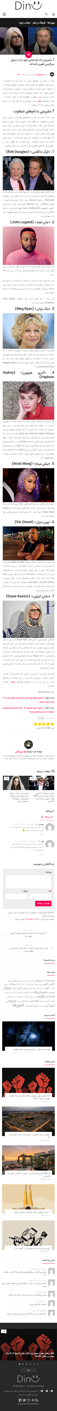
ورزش (18, 1001)
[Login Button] (53, 14)
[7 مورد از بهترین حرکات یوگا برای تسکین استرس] (28, 1199)
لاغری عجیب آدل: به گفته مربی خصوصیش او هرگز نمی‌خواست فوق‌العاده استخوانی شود (18, 797)
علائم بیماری (13, 992)
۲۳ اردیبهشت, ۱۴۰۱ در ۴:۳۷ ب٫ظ (24, 824)
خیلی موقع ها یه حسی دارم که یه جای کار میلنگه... (26, 1295)
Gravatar (29, 919)
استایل (34, 981)
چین (40, 1006)
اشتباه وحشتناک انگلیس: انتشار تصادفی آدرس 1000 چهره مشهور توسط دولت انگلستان (43, 797)
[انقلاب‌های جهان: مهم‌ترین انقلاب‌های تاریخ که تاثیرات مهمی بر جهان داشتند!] (28, 1082)
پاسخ (42, 834)
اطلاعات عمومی (26, 981)
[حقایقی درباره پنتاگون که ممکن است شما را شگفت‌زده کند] (28, 1121)
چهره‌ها (51, 23)
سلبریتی (41, 718)
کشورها (18, 1005)
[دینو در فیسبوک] (20, 1400)
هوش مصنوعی (26, 1001)
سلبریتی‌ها (40, 992)
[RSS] (36, 1400)
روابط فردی (32, 988)
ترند (23, 984)
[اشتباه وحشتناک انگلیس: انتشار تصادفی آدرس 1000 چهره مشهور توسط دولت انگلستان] (41, 783)
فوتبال (47, 996)
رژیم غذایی (22, 988)
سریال (7, 988)
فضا (53, 996)
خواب (47, 988)
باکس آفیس (48, 984)
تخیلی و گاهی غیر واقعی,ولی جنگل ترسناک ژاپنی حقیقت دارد (24, 1273)
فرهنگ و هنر (39, 23)
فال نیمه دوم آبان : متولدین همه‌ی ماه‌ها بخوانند (31, 1049)
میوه (40, 1001)
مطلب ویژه (24, 23)
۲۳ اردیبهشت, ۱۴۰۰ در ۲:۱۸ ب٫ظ (26, 841)
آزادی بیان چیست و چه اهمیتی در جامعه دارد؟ (32, 1248)
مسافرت (10, 996)
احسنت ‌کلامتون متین (38, 1304)
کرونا (36, 1006)
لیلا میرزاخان (40, 74)
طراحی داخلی (23, 992)
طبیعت (31, 992)
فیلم (41, 996)
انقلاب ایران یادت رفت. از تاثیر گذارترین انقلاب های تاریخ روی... (24, 1285)
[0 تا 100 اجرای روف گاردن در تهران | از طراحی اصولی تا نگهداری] (28, 1160)
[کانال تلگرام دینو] (32, 1400)
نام (49, 891)
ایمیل (25, 891)
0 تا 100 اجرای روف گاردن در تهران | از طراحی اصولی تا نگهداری (29, 1175)
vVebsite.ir (34, 1404)
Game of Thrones (45, 981)
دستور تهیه (40, 988)
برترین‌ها (37, 984)
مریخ (14, 997)
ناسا (36, 1000)
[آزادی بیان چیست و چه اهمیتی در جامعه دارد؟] (28, 1235)
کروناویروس (29, 1005)
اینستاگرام (17, 981)
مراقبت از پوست (23, 996)
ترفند (26, 984)
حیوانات (13, 984)
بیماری (31, 984)
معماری (47, 1001)
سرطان (14, 988)
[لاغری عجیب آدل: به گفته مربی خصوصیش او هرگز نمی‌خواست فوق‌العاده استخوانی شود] (15, 783)
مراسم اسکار (34, 996)
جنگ (19, 984)
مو (44, 1001)
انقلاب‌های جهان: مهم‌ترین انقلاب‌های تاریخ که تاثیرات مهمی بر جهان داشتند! (29, 1097)
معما (53, 1001)
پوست (45, 1006)
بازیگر (10, 981)
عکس (6, 992)
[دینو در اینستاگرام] (28, 1400)
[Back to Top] (28, 1370)
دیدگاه (45, 817)
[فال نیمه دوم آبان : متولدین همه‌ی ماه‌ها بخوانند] (28, 1036)
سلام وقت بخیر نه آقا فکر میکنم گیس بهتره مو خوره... (25, 1314)
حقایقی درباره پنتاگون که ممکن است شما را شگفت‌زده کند (29, 1136)
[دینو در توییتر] (24, 1400)
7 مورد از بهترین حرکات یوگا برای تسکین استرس (32, 1212)
